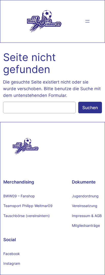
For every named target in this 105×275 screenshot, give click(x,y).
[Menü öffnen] (87, 21)
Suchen (90, 107)
